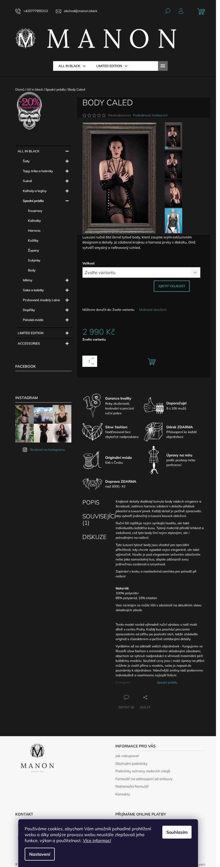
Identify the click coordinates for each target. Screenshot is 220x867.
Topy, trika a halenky (38, 171)
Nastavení (39, 854)
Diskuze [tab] (94, 537)
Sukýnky (34, 260)
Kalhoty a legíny (34, 191)
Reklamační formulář (132, 786)
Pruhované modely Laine (41, 300)
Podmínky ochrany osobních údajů (142, 771)
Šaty (26, 161)
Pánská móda (33, 320)
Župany (33, 250)
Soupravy (35, 211)
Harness (34, 230)
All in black (28, 151)
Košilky (33, 240)
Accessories (29, 343)
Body (31, 270)
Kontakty (122, 794)
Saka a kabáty (33, 290)
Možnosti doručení (152, 310)
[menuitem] (72, 66)
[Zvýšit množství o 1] (93, 358)
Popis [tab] (90, 502)
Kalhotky (34, 221)
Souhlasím (177, 832)
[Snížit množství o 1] (93, 364)
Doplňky (29, 310)
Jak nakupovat (127, 756)
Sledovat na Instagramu (47, 450)
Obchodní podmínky (131, 763)
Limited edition (30, 333)
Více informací (97, 840)
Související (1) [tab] (99, 519)
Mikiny (27, 280)
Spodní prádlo (33, 201)
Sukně (27, 181)
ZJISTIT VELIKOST (171, 286)
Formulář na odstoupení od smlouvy (144, 779)
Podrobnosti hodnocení (150, 115)
